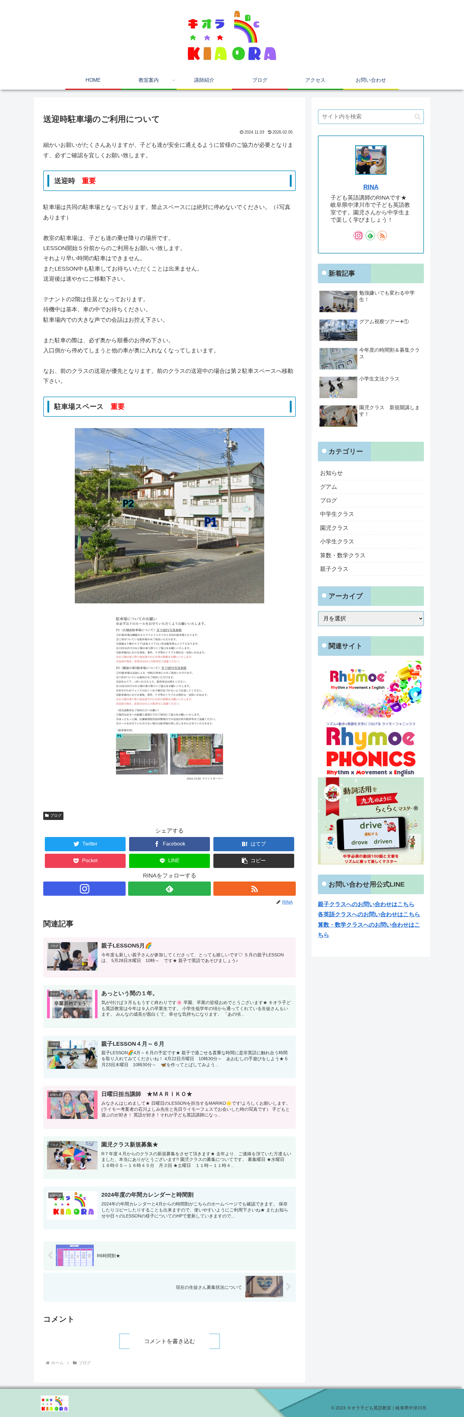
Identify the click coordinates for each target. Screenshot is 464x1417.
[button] (253, 861)
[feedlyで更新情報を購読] (169, 889)
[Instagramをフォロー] (84, 889)
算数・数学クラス (343, 555)
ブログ (56, 815)
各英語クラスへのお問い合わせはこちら (369, 914)
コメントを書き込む (169, 1341)
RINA (370, 186)
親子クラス (334, 569)
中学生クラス (337, 514)
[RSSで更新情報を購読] (254, 889)
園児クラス (334, 528)
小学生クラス (337, 541)
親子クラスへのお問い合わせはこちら (366, 904)
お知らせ (331, 473)
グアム (328, 487)
